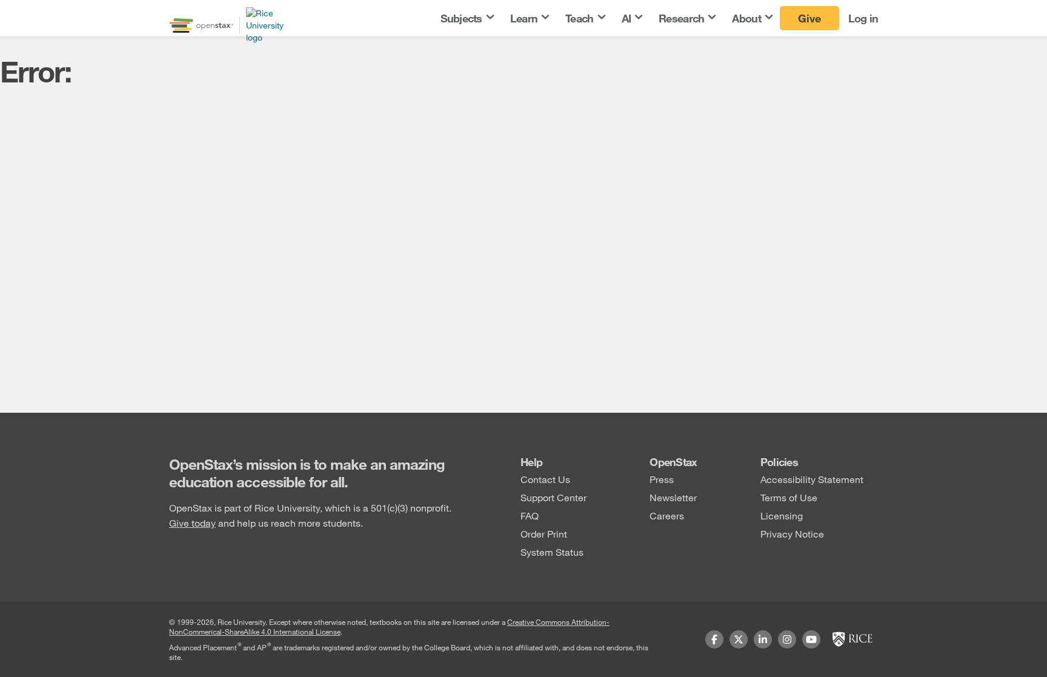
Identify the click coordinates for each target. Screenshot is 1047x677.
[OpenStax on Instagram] (787, 639)
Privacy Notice (792, 533)
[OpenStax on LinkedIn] (763, 639)
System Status (551, 552)
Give (809, 18)
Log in (863, 18)
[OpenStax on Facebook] (714, 639)
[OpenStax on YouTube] (811, 639)
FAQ (529, 515)
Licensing (781, 515)
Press (662, 479)
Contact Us (545, 479)
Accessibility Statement (811, 479)
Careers (667, 515)
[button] (466, 18)
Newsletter (673, 497)
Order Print (543, 533)
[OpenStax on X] (739, 639)
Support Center (553, 497)
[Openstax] (201, 25)
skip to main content (44, 7)
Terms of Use (788, 497)
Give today (192, 523)
